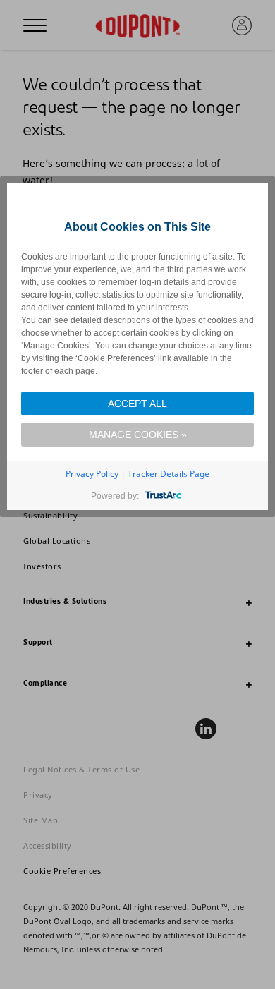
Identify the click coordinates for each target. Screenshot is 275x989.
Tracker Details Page (168, 474)
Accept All (137, 403)
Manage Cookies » (138, 434)
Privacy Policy (92, 474)
